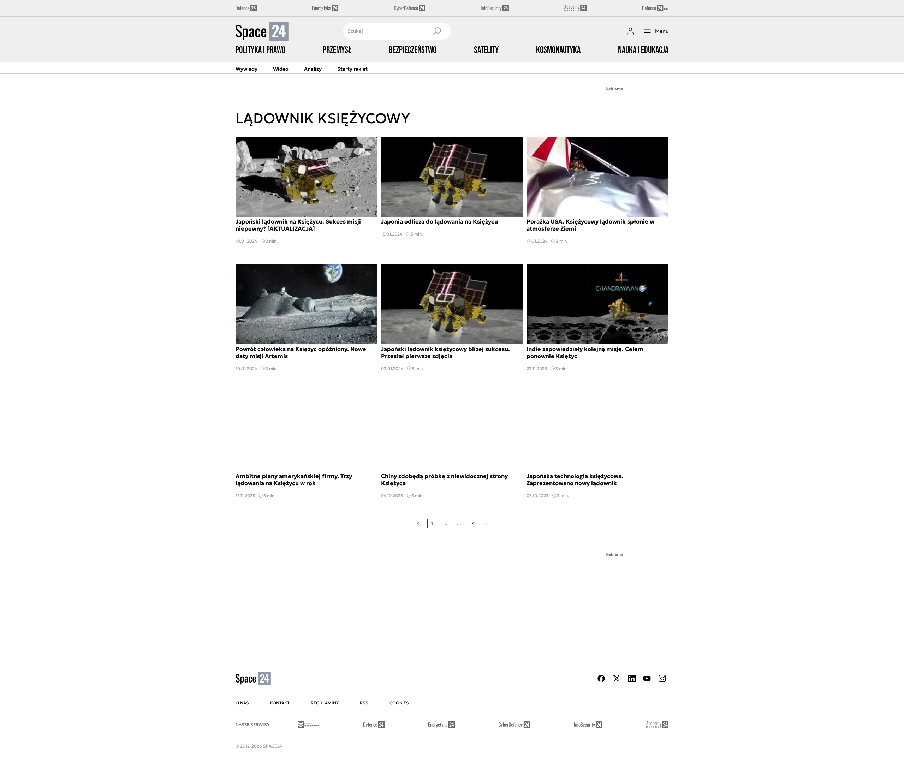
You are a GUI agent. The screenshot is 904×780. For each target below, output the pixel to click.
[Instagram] (662, 678)
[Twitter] (616, 678)
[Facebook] (601, 678)
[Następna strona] (486, 523)
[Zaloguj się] (630, 31)
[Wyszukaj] (437, 31)
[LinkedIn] (631, 678)
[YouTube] (647, 678)
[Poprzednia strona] (417, 523)
